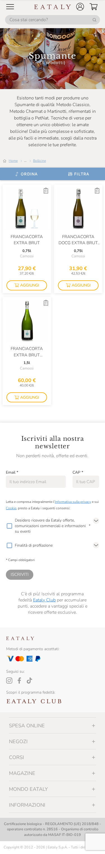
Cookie (11, 508)
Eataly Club (44, 600)
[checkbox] (9, 526)
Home (13, 160)
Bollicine (39, 160)
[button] (80, 7)
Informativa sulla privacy (73, 502)
